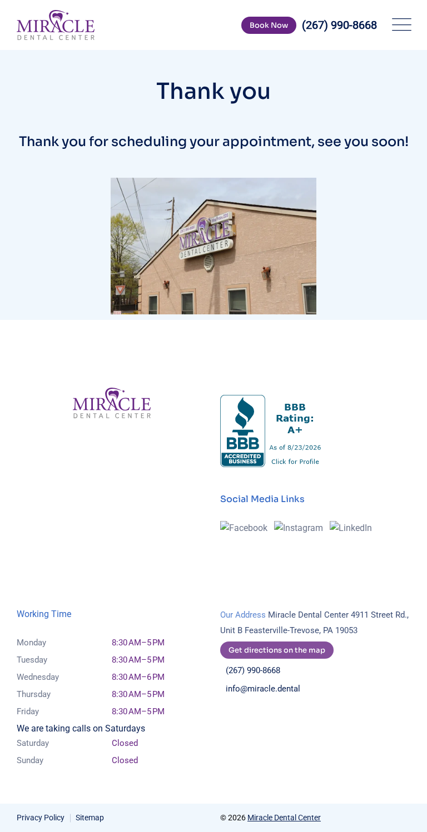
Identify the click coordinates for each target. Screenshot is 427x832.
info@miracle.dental (263, 689)
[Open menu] (399, 25)
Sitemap (90, 817)
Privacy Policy (40, 817)
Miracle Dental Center (284, 817)
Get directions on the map (277, 650)
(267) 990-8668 (253, 670)
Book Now (269, 25)
